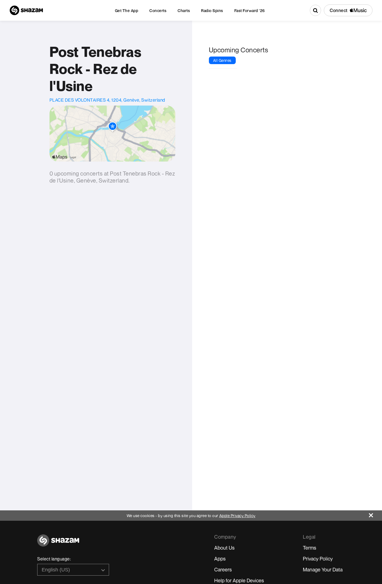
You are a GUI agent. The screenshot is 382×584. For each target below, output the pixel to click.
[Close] (375, 514)
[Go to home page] (58, 543)
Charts (184, 10)
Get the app (126, 10)
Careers (223, 569)
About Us (224, 548)
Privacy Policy (318, 558)
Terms (309, 548)
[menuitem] (126, 10)
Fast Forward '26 (249, 10)
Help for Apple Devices (239, 580)
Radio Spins (212, 10)
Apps (220, 558)
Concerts (157, 10)
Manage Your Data (323, 569)
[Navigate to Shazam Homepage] (26, 10)
